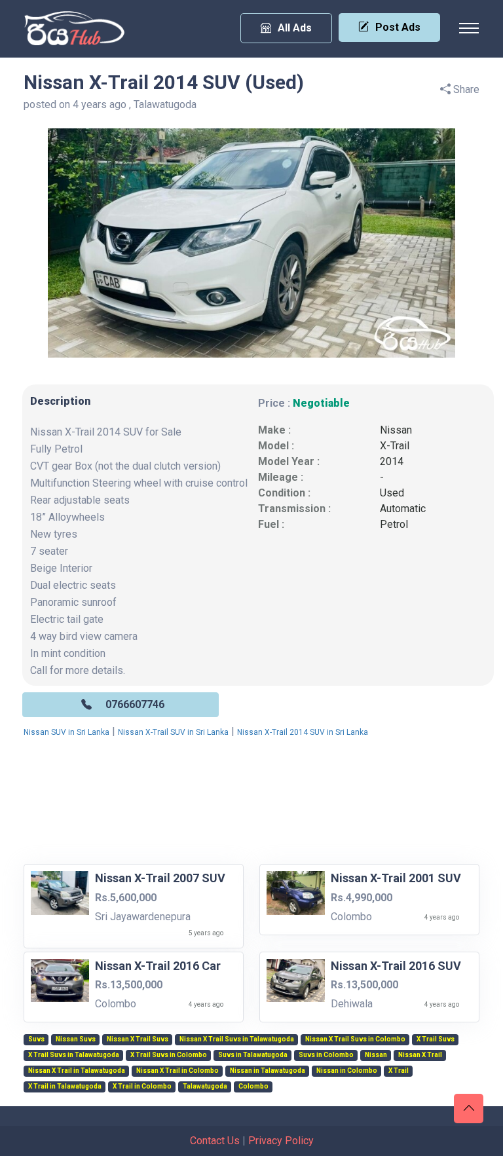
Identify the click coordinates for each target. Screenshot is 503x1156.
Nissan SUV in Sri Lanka (66, 732)
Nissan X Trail (420, 1055)
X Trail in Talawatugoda (65, 1086)
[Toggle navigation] (468, 28)
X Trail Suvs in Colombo (168, 1055)
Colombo (253, 1086)
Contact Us (215, 1140)
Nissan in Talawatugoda (267, 1071)
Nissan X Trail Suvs (137, 1039)
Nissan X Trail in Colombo (177, 1071)
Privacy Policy (281, 1140)
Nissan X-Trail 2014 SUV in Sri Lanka (302, 732)
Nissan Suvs (76, 1039)
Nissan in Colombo (346, 1071)
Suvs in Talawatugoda (253, 1055)
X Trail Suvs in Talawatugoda (73, 1055)
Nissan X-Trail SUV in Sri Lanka (173, 732)
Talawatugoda (205, 1086)
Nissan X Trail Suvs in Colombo (355, 1039)
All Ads (295, 28)
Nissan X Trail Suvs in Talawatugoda (236, 1039)
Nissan (396, 430)
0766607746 (134, 704)
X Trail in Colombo (142, 1086)
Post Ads (397, 27)
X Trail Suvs (436, 1039)
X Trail (398, 1071)
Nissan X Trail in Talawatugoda (76, 1071)
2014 (391, 461)
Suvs (36, 1039)
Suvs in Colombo (326, 1055)
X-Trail (394, 445)
